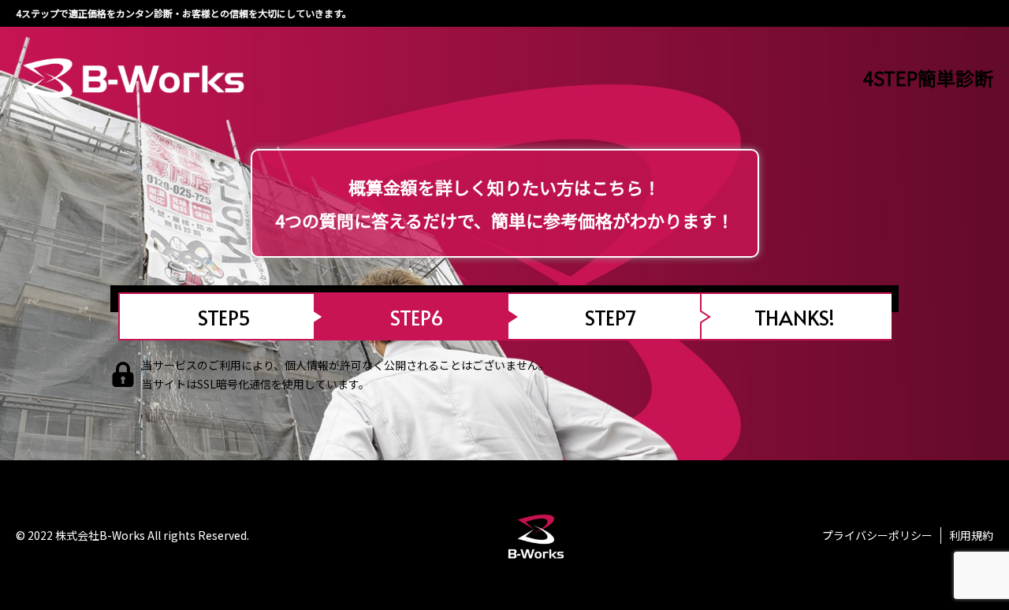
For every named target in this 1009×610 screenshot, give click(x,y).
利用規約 (971, 535)
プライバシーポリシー (877, 535)
